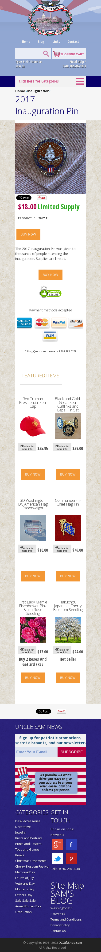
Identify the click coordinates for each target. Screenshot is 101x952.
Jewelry (20, 832)
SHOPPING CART (72, 54)
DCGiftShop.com (70, 942)
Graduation (23, 912)
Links (56, 41)
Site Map (67, 885)
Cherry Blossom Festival (32, 866)
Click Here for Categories (39, 81)
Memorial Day (25, 872)
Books (19, 855)
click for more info (28, 448)
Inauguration (38, 91)
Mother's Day (24, 889)
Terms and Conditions (66, 919)
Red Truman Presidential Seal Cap (33, 402)
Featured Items (40, 375)
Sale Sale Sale (25, 900)
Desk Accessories (27, 821)
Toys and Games (27, 849)
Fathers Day (23, 895)
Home (26, 41)
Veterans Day (25, 883)
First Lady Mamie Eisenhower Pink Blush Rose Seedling (33, 607)
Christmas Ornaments (31, 861)
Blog (41, 41)
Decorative (23, 827)
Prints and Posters (28, 844)
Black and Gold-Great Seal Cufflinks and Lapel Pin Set (68, 404)
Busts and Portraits (29, 838)
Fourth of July (24, 878)
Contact (73, 41)
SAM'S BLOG (62, 897)
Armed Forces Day (28, 906)
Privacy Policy (60, 925)
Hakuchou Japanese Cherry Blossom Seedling (68, 605)
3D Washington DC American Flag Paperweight (33, 504)
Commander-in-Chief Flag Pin (68, 502)
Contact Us (58, 931)
